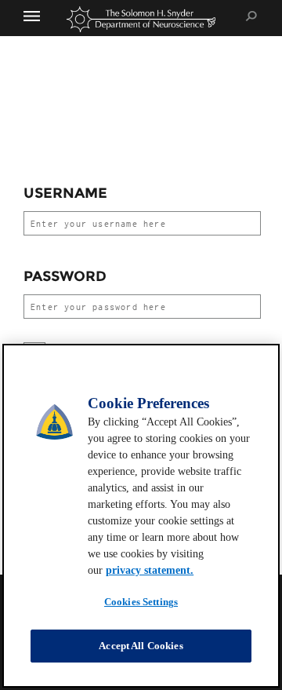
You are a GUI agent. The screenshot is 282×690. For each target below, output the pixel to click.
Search (251, 16)
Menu (39, 15)
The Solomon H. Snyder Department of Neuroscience (141, 19)
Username (65, 193)
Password (65, 276)
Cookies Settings (141, 602)
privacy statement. (149, 570)
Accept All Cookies (141, 646)
